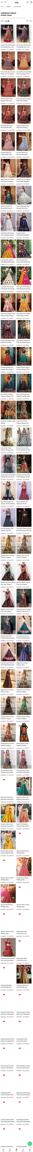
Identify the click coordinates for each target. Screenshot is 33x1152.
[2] (8, 21)
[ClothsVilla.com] (16, 2)
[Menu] (1, 2)
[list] (6, 21)
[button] (31, 2)
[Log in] (27, 2)
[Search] (5, 2)
